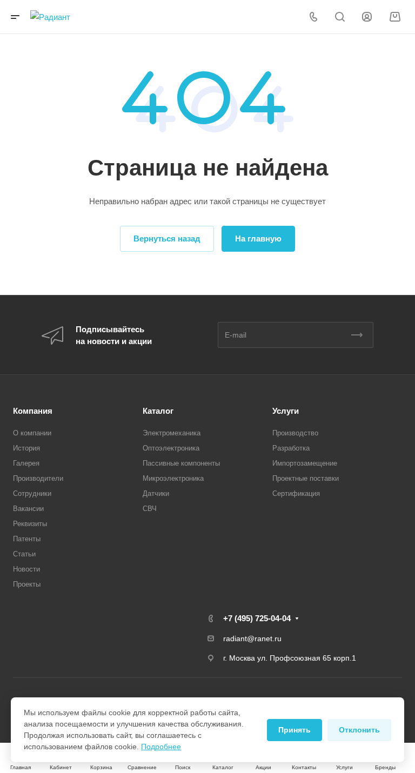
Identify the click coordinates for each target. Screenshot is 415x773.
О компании (32, 433)
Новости (26, 569)
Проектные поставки (305, 478)
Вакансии (28, 509)
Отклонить (359, 729)
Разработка (291, 448)
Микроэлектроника (173, 478)
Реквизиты (30, 524)
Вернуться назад (166, 238)
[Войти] (367, 17)
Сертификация (296, 493)
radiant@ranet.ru (252, 638)
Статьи (24, 554)
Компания (32, 410)
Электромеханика (171, 433)
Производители (38, 478)
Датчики (156, 493)
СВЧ (150, 509)
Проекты (27, 584)
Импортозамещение (304, 463)
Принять (294, 729)
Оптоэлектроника (171, 448)
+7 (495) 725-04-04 (257, 618)
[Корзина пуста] (394, 17)
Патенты (27, 539)
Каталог (158, 410)
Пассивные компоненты (181, 463)
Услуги (285, 410)
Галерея (26, 463)
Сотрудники (32, 493)
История (26, 448)
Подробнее (161, 746)
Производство (295, 433)
